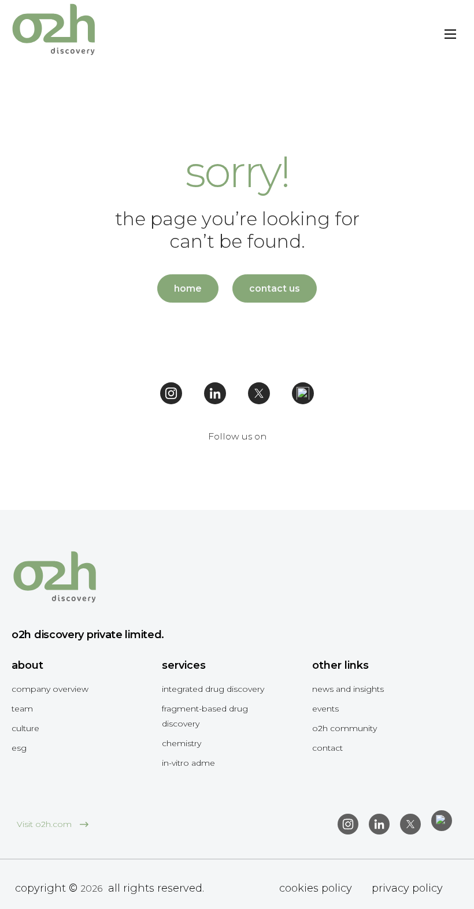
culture (25, 728)
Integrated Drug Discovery (213, 689)
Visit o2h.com (45, 824)
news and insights (348, 689)
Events (325, 708)
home (188, 288)
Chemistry (181, 743)
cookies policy (315, 888)
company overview (50, 689)
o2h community (344, 728)
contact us (274, 288)
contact (327, 748)
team (22, 708)
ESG (19, 748)
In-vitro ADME (188, 763)
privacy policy (407, 888)
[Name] (450, 36)
